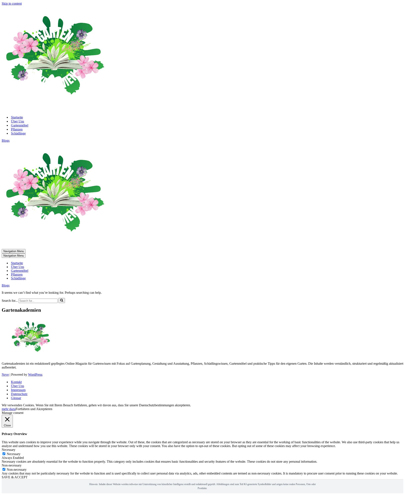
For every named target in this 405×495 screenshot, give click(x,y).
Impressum (18, 390)
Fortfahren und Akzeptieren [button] (34, 409)
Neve (5, 374)
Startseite (17, 117)
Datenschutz (19, 394)
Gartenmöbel (19, 125)
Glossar (16, 398)
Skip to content (12, 3)
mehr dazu (9, 409)
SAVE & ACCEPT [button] (15, 477)
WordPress (35, 374)
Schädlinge (18, 133)
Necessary (13, 454)
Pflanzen (17, 129)
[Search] (61, 300)
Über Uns (17, 121)
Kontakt (16, 382)
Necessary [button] (8, 449)
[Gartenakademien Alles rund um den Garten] (54, 110)
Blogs (5, 140)
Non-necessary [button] (12, 465)
